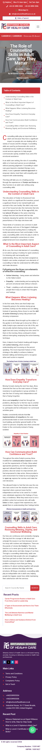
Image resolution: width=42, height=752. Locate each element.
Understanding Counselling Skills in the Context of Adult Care (19, 98)
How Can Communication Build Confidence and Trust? (21, 121)
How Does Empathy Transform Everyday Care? (20, 115)
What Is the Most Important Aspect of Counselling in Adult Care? (19, 103)
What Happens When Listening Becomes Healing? (20, 109)
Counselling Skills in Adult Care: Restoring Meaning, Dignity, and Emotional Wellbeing (20, 127)
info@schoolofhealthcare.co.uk (23, 14)
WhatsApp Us (23, 10)
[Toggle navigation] (38, 26)
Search (34, 588)
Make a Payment (23, 18)
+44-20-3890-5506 (31, 6)
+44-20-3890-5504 (16, 6)
